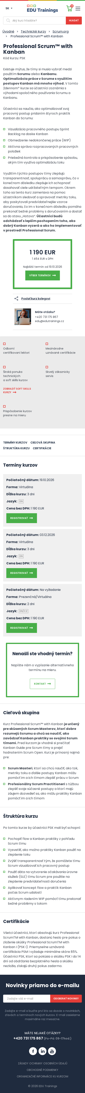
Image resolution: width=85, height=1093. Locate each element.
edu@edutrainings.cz (49, 321)
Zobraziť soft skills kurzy (17, 390)
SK (8, 8)
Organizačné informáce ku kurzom (42, 1076)
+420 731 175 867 (46, 317)
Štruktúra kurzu (16, 448)
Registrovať (19, 518)
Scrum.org (61, 31)
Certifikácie (42, 448)
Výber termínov (40, 275)
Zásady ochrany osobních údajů (42, 1063)
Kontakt (40, 683)
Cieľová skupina (42, 443)
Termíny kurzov (15, 443)
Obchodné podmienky (42, 1070)
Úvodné (8, 31)
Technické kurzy (33, 31)
